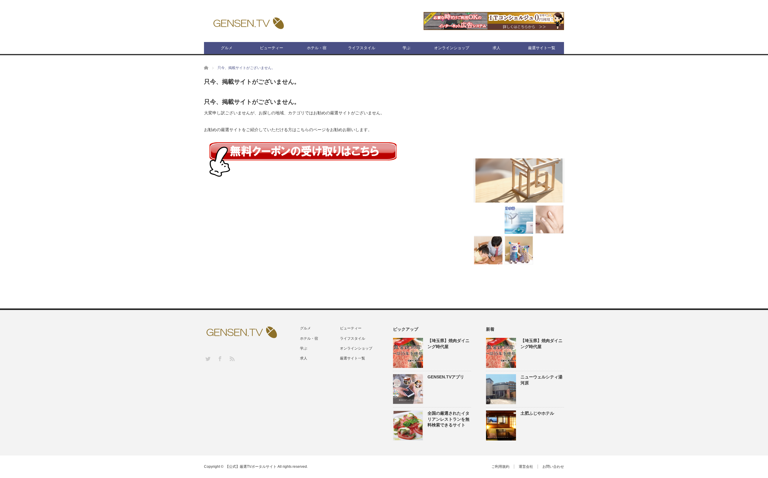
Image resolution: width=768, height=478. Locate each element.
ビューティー (271, 48)
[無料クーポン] (303, 159)
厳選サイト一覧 (541, 48)
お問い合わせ (553, 466)
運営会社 (526, 466)
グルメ (226, 48)
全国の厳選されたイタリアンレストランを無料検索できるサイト (449, 419)
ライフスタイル (361, 48)
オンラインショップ (451, 48)
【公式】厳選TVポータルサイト (251, 466)
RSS (232, 358)
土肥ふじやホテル (537, 413)
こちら (302, 129)
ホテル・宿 (316, 48)
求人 (496, 48)
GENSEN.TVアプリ (446, 376)
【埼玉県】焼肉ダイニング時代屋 (449, 343)
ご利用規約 (500, 466)
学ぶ (406, 48)
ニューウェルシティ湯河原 (541, 379)
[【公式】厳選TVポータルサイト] (248, 22)
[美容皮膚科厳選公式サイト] (549, 219)
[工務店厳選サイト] (519, 180)
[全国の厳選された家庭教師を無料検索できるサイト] (488, 250)
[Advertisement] (519, 114)
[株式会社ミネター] (519, 219)
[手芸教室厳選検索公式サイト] (519, 250)
